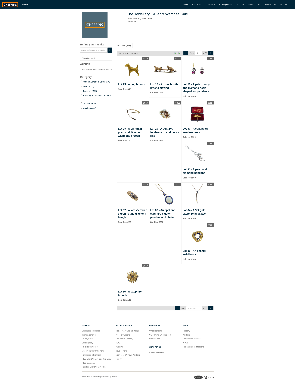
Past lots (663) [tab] (124, 45)
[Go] (110, 50)
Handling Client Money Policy (94, 367)
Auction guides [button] (225, 5)
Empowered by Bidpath (109, 377)
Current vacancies (156, 353)
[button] (292, 4)
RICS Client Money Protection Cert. (96, 359)
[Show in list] (176, 53)
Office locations (155, 331)
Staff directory (154, 339)
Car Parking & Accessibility (160, 335)
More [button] (250, 5)
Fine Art (25, 5)
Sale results (196, 5)
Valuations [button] (209, 5)
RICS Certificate (88, 363)
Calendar (184, 5)
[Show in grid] (180, 53)
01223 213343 (265, 5)
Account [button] (239, 5)
